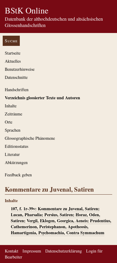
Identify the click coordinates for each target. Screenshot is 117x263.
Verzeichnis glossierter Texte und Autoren (42, 97)
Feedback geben (18, 175)
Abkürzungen (16, 162)
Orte (8, 122)
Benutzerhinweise (19, 69)
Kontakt (11, 251)
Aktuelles (13, 61)
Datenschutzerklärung (63, 251)
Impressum (31, 251)
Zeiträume (13, 114)
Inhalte (10, 106)
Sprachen (12, 130)
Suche (11, 40)
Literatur (12, 154)
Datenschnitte (16, 77)
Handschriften (16, 89)
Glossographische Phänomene (30, 138)
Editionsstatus (16, 146)
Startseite (12, 53)
